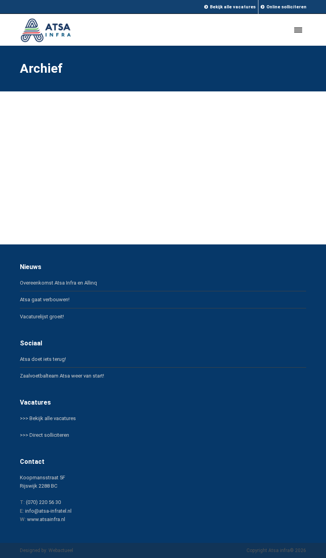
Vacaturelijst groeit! (42, 317)
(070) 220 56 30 (43, 502)
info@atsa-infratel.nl (48, 511)
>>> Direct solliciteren (44, 435)
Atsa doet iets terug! (43, 359)
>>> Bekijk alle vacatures (48, 418)
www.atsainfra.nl (46, 519)
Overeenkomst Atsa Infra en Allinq (58, 283)
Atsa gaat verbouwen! (45, 299)
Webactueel (61, 550)
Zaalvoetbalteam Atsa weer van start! (62, 376)
